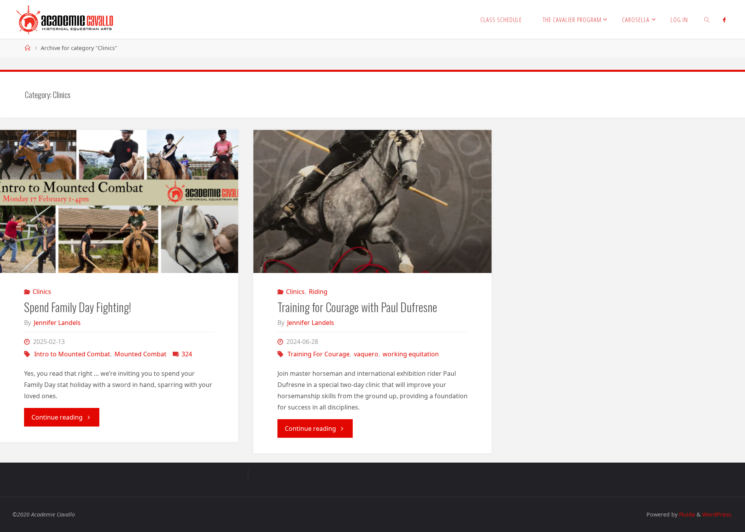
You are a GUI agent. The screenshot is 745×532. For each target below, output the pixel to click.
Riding (318, 291)
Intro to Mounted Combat (72, 354)
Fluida (686, 514)
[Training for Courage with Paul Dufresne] (372, 201)
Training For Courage (319, 354)
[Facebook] (724, 20)
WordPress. (717, 514)
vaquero (366, 354)
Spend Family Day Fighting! (77, 307)
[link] (707, 19)
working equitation (411, 354)
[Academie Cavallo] (65, 19)
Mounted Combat (140, 354)
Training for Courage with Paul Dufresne (357, 307)
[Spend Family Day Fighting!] (119, 201)
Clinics (42, 291)
